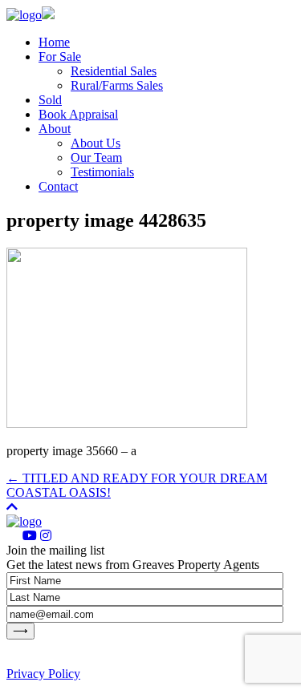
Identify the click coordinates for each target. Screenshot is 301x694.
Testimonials (102, 172)
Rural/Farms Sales (117, 85)
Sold (50, 100)
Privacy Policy (43, 673)
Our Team (96, 157)
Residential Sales (114, 71)
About (55, 128)
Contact (58, 186)
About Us (95, 143)
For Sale (60, 56)
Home (54, 42)
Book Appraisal (78, 114)
